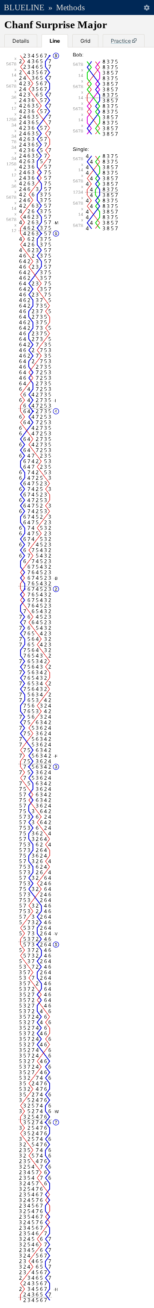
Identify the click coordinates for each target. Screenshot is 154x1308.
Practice (121, 41)
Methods (70, 7)
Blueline (24, 7)
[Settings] (146, 7)
